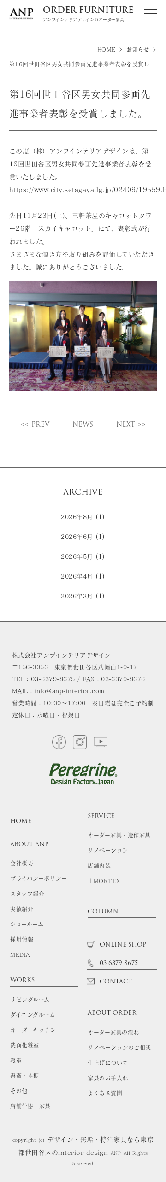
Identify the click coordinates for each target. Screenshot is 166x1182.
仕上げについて (108, 1062)
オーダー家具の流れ (113, 1032)
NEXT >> (131, 425)
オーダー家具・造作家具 (119, 835)
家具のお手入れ (108, 1078)
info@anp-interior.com (69, 691)
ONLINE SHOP (122, 945)
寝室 (16, 1060)
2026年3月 (77, 596)
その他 (18, 1091)
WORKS (22, 981)
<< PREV (35, 425)
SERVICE (101, 817)
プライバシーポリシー (38, 878)
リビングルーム (29, 999)
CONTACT (115, 981)
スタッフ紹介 (27, 893)
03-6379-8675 (118, 963)
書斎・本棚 (24, 1075)
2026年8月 (77, 517)
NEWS (82, 425)
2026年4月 (77, 576)
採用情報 (21, 939)
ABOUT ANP (29, 845)
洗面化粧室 (24, 1045)
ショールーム (26, 924)
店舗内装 (99, 865)
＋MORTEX (104, 881)
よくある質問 (105, 1093)
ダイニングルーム (32, 1015)
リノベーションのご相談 (119, 1047)
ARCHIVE (82, 492)
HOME (20, 822)
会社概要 (21, 863)
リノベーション (108, 850)
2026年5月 (77, 557)
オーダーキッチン (33, 1030)
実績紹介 (21, 909)
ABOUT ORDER (112, 1014)
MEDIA (20, 954)
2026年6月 (77, 537)
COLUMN (103, 912)
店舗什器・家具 (30, 1106)
